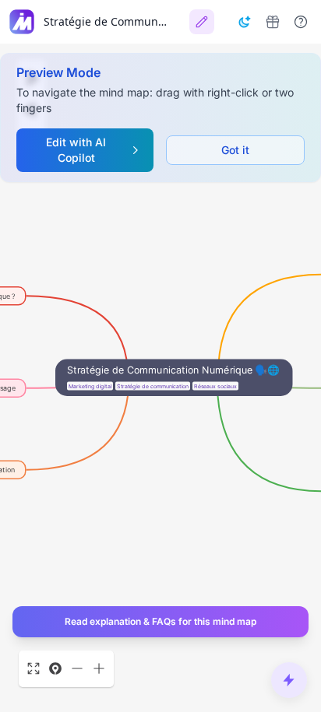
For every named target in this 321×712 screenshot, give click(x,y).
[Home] (21, 21)
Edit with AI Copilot (76, 149)
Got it (235, 149)
